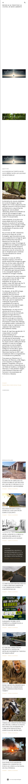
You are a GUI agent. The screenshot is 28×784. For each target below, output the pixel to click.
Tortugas (19, 385)
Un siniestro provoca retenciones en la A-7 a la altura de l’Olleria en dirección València (13, 553)
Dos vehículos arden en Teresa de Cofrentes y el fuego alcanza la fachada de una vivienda (13, 765)
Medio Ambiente (10, 385)
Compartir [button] (4, 383)
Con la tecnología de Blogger (15, 779)
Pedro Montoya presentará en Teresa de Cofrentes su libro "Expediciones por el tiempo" (13, 688)
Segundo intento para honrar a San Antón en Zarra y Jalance (12, 510)
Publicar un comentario (13, 488)
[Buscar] (25, 2)
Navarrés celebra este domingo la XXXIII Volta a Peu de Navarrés (12, 623)
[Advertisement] (14, 23)
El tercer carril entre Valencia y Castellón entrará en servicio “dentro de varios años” (14, 650)
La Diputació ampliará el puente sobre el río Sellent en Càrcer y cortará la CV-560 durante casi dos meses (13, 483)
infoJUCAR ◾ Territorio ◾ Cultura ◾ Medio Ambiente (12, 6)
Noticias (15, 385)
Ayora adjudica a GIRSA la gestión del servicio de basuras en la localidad (12, 536)
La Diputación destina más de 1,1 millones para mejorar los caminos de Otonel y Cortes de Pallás (14, 586)
